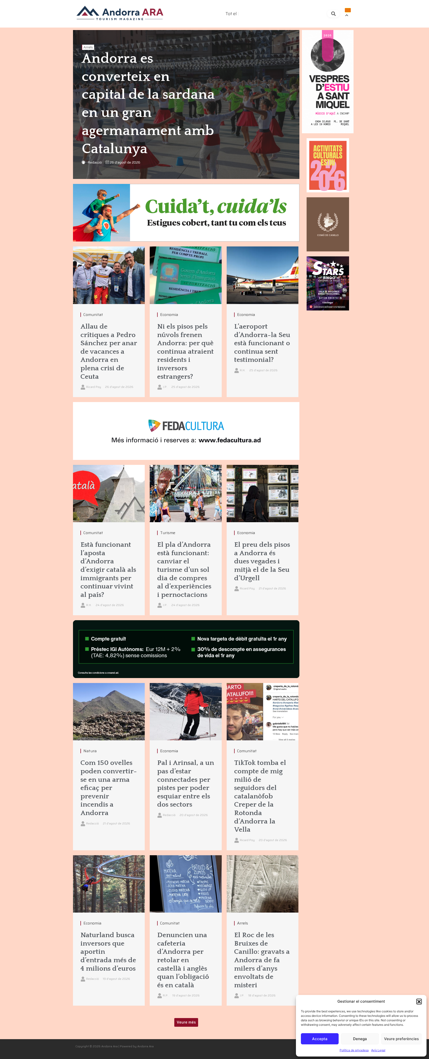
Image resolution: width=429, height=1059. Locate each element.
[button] (419, 1001)
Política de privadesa (354, 1050)
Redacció (95, 162)
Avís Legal (378, 1050)
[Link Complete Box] (109, 321)
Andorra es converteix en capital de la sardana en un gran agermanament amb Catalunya (148, 104)
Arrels (88, 47)
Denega (360, 1038)
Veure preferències (401, 1038)
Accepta (319, 1038)
